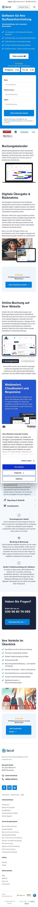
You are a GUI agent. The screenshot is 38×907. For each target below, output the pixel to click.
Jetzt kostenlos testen (19, 113)
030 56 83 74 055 (17, 611)
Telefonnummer (9, 90)
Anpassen (17, 473)
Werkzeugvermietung (9, 835)
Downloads (6, 884)
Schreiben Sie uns (16, 622)
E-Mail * (6, 100)
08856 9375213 (32, 1)
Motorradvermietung (8, 849)
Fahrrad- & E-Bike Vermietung (12, 841)
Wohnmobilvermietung (9, 826)
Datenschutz (15, 795)
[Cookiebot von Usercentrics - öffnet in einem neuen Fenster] (27, 426)
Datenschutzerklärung (11, 121)
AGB (22, 795)
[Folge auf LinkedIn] (14, 787)
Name (6, 80)
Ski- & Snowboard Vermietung (12, 838)
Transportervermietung (9, 852)
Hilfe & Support (7, 816)
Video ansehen (18, 56)
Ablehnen (19, 479)
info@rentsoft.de (20, 1)
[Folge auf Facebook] (4, 787)
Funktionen (5, 805)
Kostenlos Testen (24, 7)
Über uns (5, 881)
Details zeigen (26, 461)
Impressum (5, 795)
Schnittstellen (6, 810)
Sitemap (4, 878)
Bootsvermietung (7, 843)
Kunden (4, 862)
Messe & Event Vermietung (11, 846)
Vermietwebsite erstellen (10, 813)
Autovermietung (7, 829)
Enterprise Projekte (8, 807)
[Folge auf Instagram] (9, 787)
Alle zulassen (19, 467)
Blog (3, 875)
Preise (4, 865)
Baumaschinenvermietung (10, 832)
